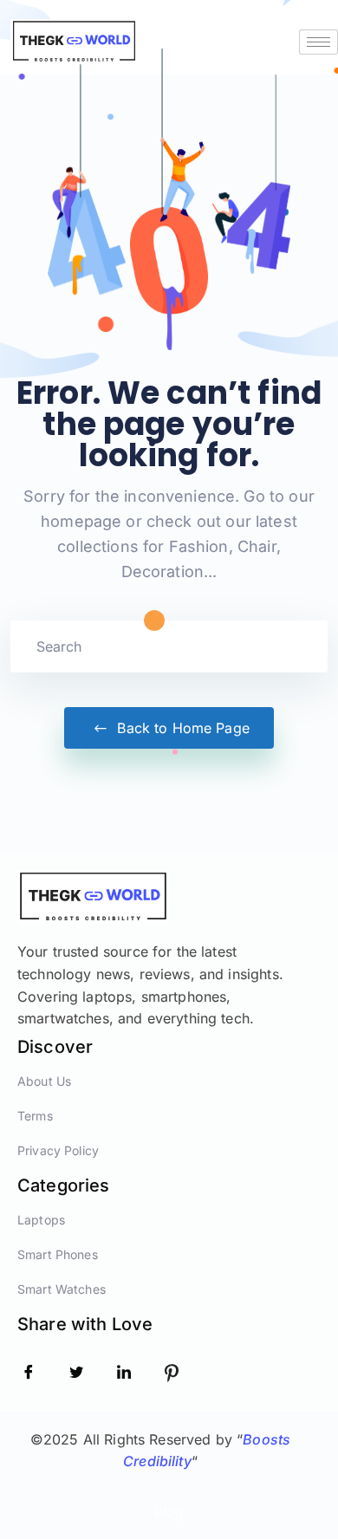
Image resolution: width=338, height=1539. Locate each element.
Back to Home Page (181, 728)
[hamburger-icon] (318, 42)
